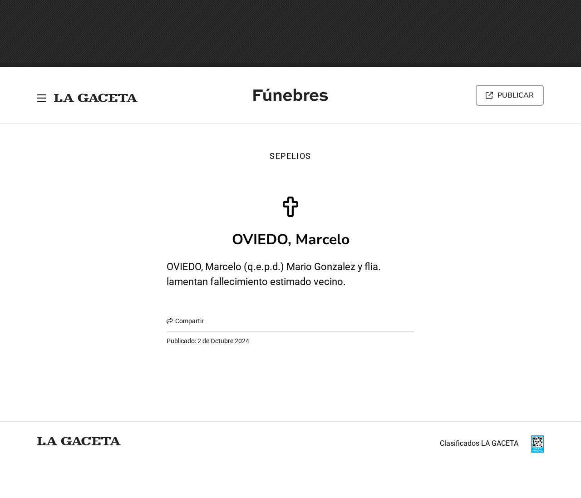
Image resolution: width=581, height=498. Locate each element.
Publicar (515, 95)
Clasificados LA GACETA (479, 443)
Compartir (189, 321)
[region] (290, 33)
